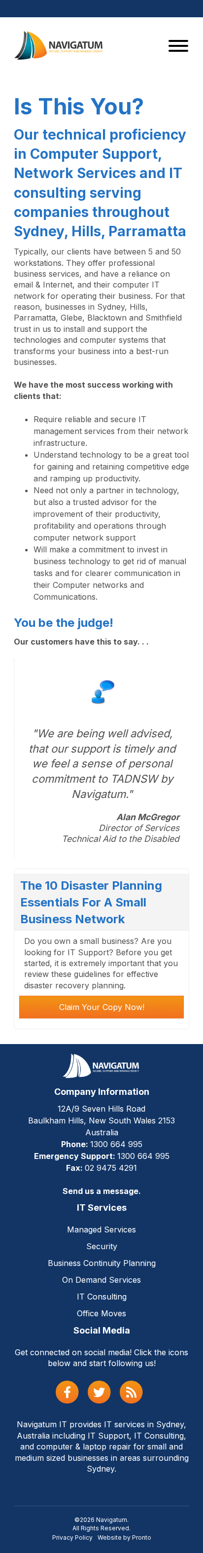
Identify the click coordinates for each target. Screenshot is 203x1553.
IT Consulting (102, 1296)
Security (101, 1246)
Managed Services (101, 1229)
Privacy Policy (72, 1537)
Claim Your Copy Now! (101, 1007)
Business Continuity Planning (102, 1263)
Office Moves (101, 1313)
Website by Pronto (124, 1537)
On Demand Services (101, 1280)
